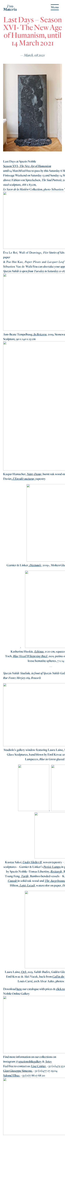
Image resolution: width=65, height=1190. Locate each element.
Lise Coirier (38, 1066)
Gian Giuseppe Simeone (17, 1071)
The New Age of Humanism (35, 166)
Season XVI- (11, 166)
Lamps (52, 867)
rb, (25, 972)
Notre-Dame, (34, 474)
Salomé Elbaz (11, 1075)
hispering (35, 656)
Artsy (48, 1061)
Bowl (44, 656)
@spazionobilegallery (29, 1061)
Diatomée (35, 565)
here (19, 989)
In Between (39, 334)
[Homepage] (10, 9)
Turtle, (25, 876)
